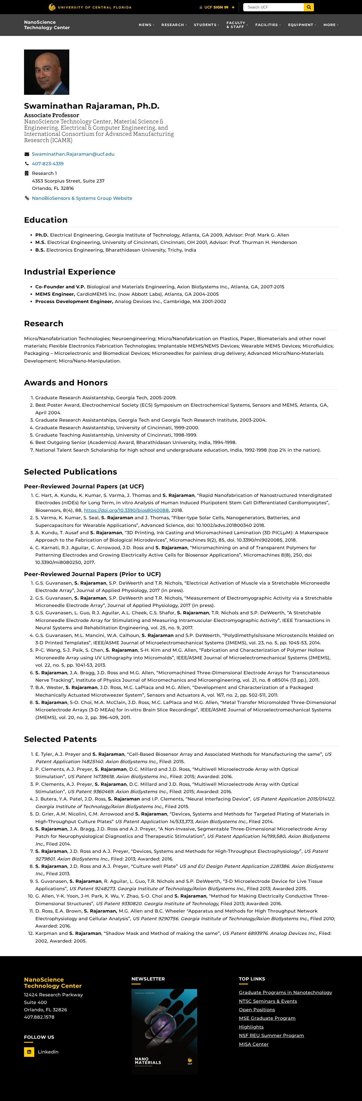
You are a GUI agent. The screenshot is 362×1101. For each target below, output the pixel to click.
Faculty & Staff (236, 25)
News (145, 25)
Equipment (301, 25)
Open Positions (257, 1009)
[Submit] (309, 7)
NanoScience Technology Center (47, 25)
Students (205, 25)
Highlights (251, 1027)
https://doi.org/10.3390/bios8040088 (126, 510)
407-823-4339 (48, 163)
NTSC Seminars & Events (268, 1001)
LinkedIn (47, 1052)
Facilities (266, 25)
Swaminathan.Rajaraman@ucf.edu (73, 154)
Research (172, 25)
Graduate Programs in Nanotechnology (285, 992)
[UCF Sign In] (217, 7)
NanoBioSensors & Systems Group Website (82, 198)
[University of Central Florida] (90, 7)
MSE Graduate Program (267, 1018)
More (330, 25)
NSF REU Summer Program (271, 1035)
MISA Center (254, 1044)
